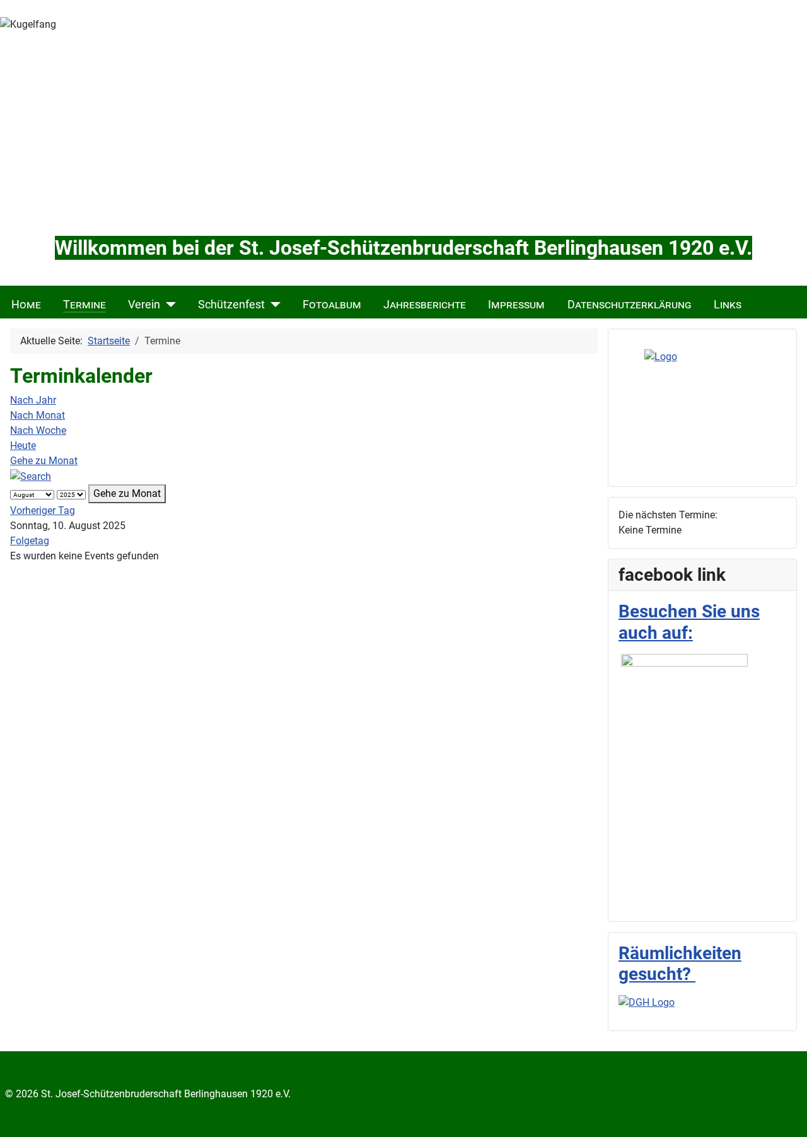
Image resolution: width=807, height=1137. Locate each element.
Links (727, 304)
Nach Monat (37, 415)
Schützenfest (231, 304)
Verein (144, 304)
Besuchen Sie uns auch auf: (689, 622)
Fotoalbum (332, 304)
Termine (84, 304)
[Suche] (30, 476)
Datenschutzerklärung (629, 304)
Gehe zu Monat (44, 461)
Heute (23, 446)
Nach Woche (38, 430)
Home (26, 304)
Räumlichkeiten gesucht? (679, 964)
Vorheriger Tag (42, 510)
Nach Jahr (33, 400)
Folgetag (29, 541)
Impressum (516, 304)
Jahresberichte (424, 304)
